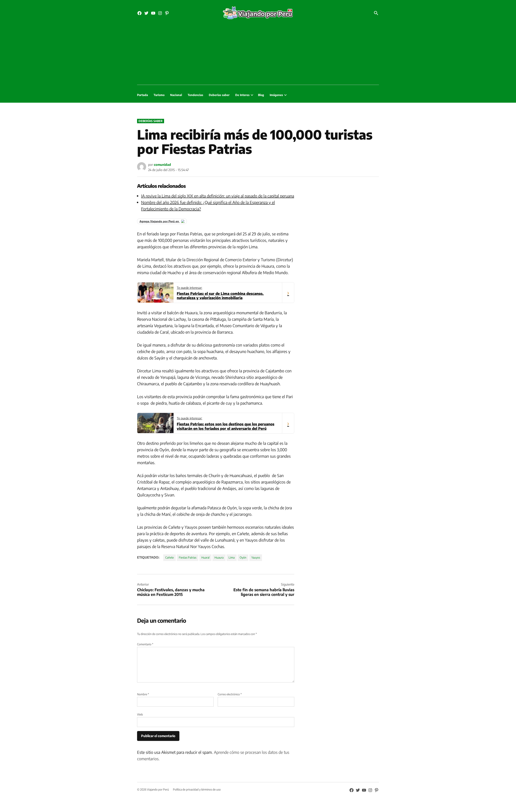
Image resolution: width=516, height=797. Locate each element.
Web (140, 714)
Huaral (205, 557)
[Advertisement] (258, 54)
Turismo (159, 95)
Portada (142, 95)
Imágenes (276, 95)
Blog (261, 95)
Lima (232, 557)
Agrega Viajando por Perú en (159, 221)
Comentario (145, 644)
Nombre (143, 694)
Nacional (176, 95)
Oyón (243, 557)
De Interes (242, 95)
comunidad (162, 165)
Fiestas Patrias (187, 557)
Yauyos (255, 557)
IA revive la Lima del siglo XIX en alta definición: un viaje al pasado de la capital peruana (217, 195)
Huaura (219, 557)
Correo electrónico (230, 694)
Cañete (169, 557)
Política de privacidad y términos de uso (197, 789)
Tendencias (195, 95)
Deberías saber (219, 95)
